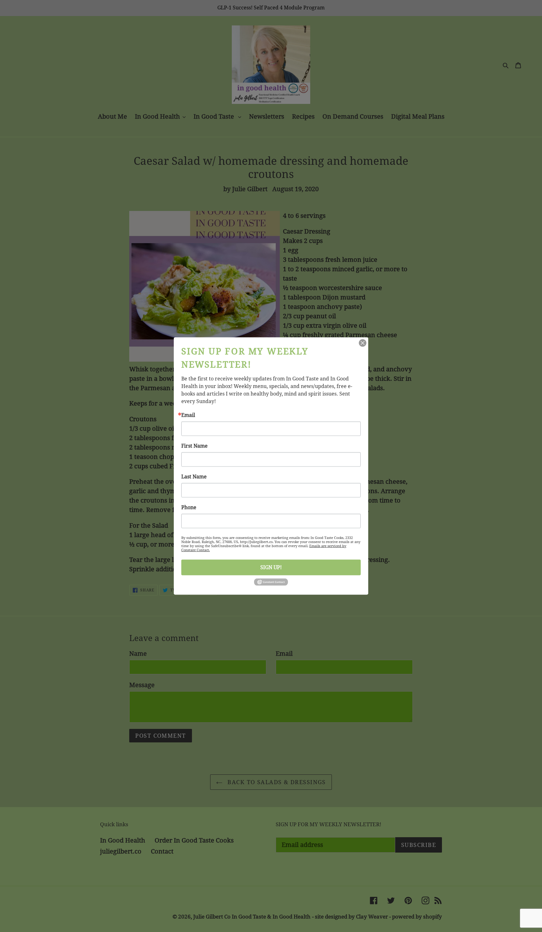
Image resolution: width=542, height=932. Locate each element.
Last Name (194, 476)
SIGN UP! (271, 567)
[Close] (362, 343)
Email (188, 415)
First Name (194, 445)
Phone (188, 507)
